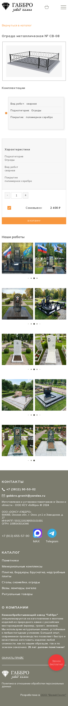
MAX (36, 541)
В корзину (34, 220)
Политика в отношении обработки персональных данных (33, 685)
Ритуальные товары (17, 594)
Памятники (10, 560)
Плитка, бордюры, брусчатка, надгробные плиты (33, 574)
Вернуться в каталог (17, 25)
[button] (31, 278)
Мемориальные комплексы (22, 566)
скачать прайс (13, 657)
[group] (17, 258)
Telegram (52, 541)
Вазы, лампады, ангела (19, 588)
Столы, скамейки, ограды (21, 582)
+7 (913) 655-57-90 (15, 535)
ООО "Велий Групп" (53, 695)
